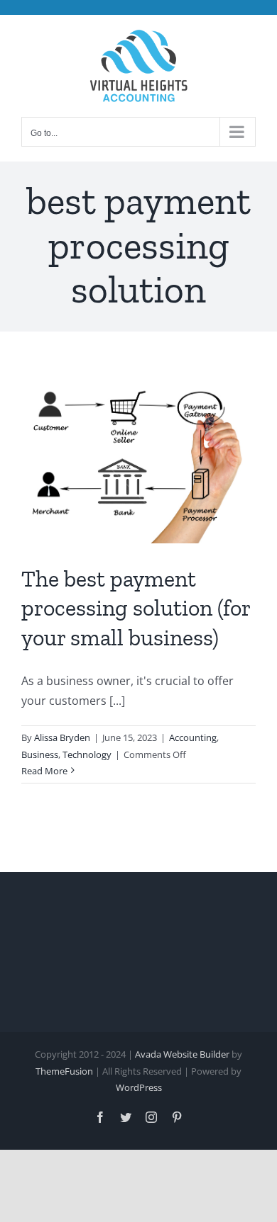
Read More (44, 770)
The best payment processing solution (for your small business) (135, 608)
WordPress (139, 1087)
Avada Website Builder (182, 1054)
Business (39, 754)
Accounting (193, 737)
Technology (87, 754)
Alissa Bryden (62, 737)
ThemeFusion (64, 1071)
